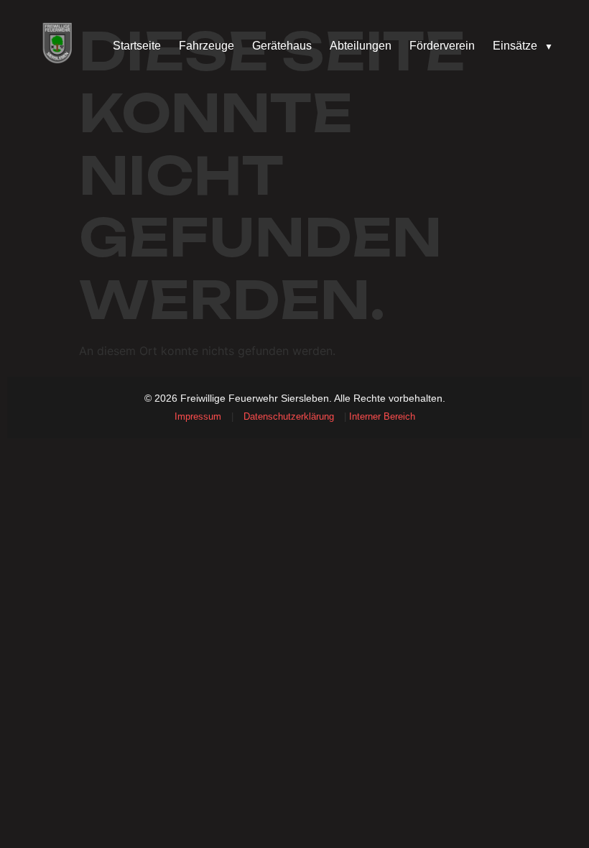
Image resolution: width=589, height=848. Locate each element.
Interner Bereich (382, 416)
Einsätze (523, 46)
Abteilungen (360, 46)
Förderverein (442, 46)
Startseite (137, 46)
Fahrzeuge (206, 46)
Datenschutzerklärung (289, 416)
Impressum (198, 416)
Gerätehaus (282, 46)
